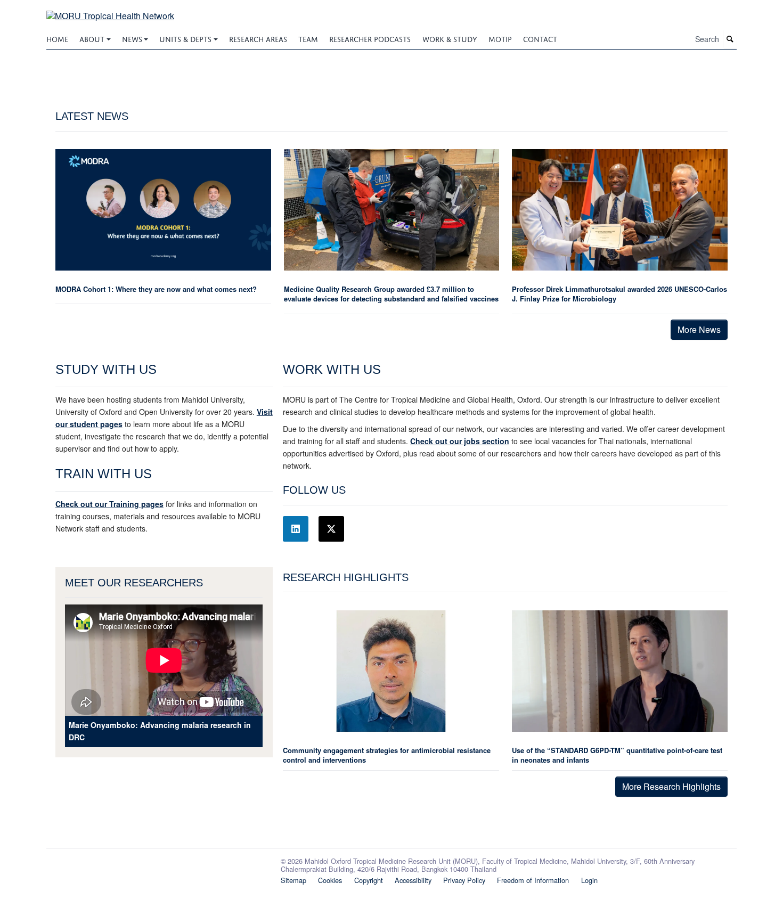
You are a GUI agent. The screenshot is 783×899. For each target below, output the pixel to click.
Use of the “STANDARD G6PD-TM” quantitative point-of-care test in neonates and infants (617, 755)
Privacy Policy (464, 880)
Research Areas (258, 38)
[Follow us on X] (331, 529)
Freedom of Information (533, 880)
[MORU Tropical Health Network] (110, 9)
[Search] (730, 39)
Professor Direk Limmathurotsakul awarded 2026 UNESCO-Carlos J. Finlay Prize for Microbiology (619, 294)
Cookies (330, 880)
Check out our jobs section (459, 441)
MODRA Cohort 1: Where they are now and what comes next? (156, 289)
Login (589, 880)
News (132, 38)
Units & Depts (185, 38)
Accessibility (413, 880)
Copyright (368, 880)
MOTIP (500, 38)
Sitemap (293, 880)
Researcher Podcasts (370, 38)
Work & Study (449, 38)
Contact (540, 38)
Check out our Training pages (109, 503)
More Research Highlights (671, 786)
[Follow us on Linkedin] (295, 529)
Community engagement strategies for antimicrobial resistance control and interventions (387, 755)
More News (699, 329)
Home (57, 38)
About (91, 38)
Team (308, 38)
